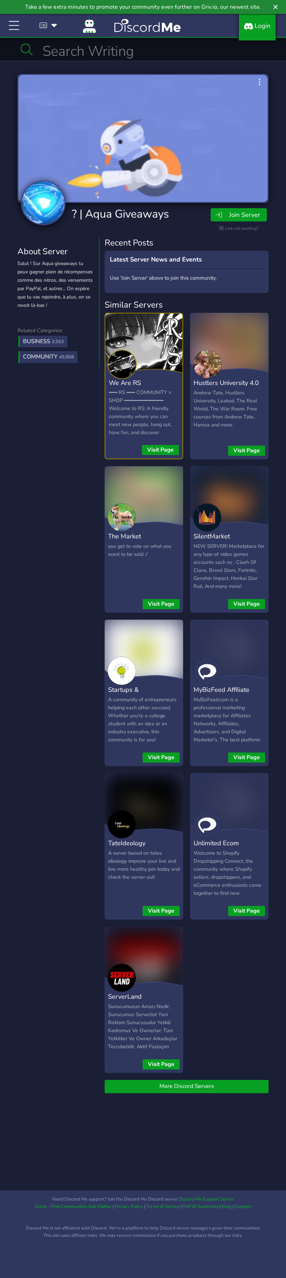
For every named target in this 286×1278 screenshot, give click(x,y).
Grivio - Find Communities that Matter (73, 1206)
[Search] (26, 49)
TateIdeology (126, 843)
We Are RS (125, 382)
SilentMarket (212, 536)
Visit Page (160, 450)
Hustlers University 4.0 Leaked (226, 387)
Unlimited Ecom (216, 843)
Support (243, 1206)
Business (43, 341)
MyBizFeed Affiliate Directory (221, 694)
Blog (227, 1206)
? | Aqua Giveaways (120, 213)
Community (48, 357)
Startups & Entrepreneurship (133, 694)
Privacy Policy (129, 1206)
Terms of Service (163, 1206)
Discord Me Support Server (206, 1199)
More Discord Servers (186, 1086)
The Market (124, 536)
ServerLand (125, 996)
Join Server (244, 215)
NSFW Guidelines (201, 1206)
